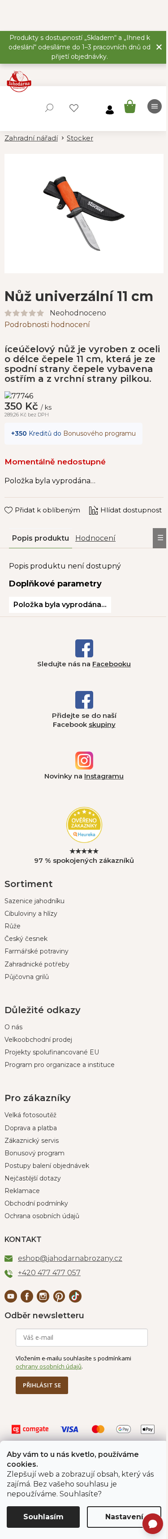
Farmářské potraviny (36, 951)
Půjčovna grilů (26, 977)
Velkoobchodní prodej (38, 1040)
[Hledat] (49, 108)
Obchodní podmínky (36, 1203)
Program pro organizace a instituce (59, 1065)
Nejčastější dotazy (32, 1178)
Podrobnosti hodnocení (47, 324)
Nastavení (124, 1517)
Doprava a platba (30, 1128)
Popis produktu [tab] (40, 538)
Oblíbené (74, 108)
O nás (13, 1027)
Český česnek (25, 939)
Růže (12, 926)
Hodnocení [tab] (95, 538)
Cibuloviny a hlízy (30, 913)
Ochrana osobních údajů (41, 1216)
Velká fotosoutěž (30, 1115)
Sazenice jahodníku (34, 901)
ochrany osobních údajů (49, 1366)
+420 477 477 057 (49, 1272)
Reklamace (22, 1191)
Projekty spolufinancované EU (51, 1052)
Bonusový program (34, 1153)
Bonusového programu (99, 433)
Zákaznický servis (31, 1141)
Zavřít (20, 502)
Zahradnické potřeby (36, 964)
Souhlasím (43, 1517)
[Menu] (155, 106)
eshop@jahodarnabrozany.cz (70, 1258)
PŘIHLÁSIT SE (42, 1385)
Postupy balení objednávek (46, 1166)
